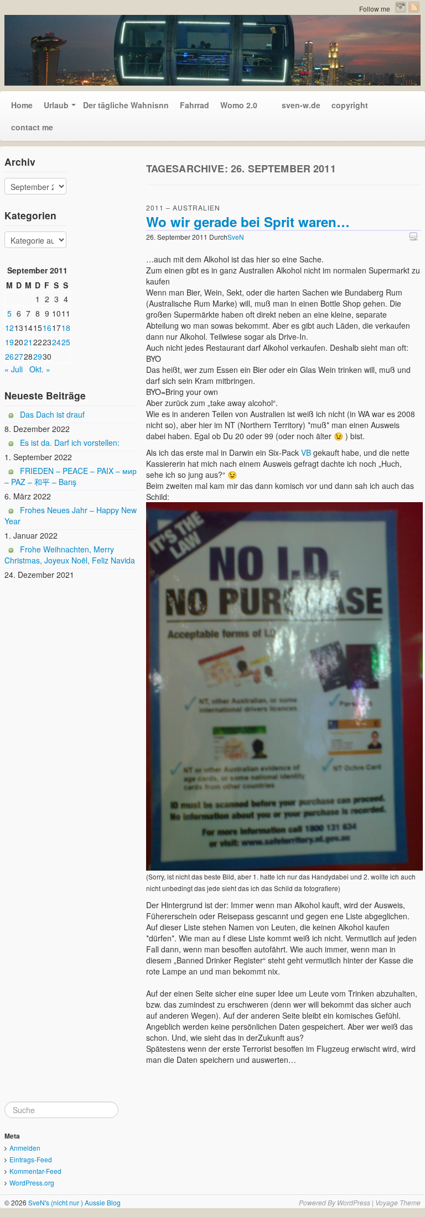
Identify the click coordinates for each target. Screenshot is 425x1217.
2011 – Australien (183, 207)
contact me (32, 127)
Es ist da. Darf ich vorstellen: (70, 442)
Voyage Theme (398, 1202)
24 (56, 341)
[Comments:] (415, 236)
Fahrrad (194, 104)
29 (37, 356)
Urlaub (56, 104)
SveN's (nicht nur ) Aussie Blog (74, 1202)
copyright (349, 104)
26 (9, 356)
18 (65, 327)
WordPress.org (31, 1182)
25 (65, 341)
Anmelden (24, 1147)
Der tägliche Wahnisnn (126, 104)
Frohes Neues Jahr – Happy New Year (70, 515)
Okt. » (39, 369)
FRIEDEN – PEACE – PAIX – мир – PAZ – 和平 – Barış (70, 476)
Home (22, 104)
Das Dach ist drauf (52, 414)
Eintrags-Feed (30, 1159)
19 (9, 341)
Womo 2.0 (238, 104)
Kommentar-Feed (35, 1171)
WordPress (353, 1202)
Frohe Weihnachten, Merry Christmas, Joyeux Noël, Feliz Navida (69, 555)
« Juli (13, 369)
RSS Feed (413, 7)
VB (306, 452)
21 (28, 341)
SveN (235, 236)
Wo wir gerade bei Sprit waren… (248, 221)
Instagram (400, 7)
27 (18, 356)
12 (9, 327)
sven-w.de (294, 104)
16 (47, 327)
